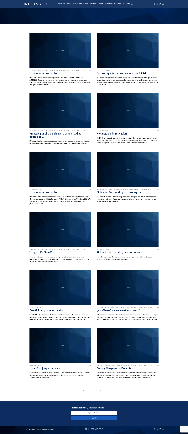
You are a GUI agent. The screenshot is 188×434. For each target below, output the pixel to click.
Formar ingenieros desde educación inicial (121, 73)
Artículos (61, 4)
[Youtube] (163, 4)
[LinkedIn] (157, 4)
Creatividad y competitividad (46, 310)
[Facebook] (160, 4)
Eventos (93, 4)
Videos (69, 4)
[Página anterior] (76, 389)
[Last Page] (111, 389)
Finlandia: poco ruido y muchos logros (119, 252)
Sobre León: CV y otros (113, 4)
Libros (85, 4)
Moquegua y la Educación (112, 133)
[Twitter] (154, 4)
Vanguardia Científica (42, 252)
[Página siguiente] (108, 389)
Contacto (126, 4)
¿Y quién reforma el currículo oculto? (118, 310)
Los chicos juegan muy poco (45, 368)
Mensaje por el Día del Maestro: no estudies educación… (55, 135)
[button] (132, 4)
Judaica (100, 4)
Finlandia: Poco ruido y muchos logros (119, 192)
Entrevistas (77, 4)
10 (101, 390)
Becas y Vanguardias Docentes (115, 368)
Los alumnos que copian (43, 73)
